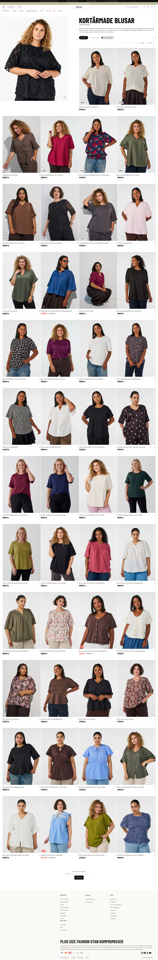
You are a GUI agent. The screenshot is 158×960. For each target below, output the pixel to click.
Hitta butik (113, 910)
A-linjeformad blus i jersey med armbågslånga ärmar (94, 243)
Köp (3, 7)
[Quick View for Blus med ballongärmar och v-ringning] (78, 175)
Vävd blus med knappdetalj (10, 447)
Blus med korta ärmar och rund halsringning (91, 855)
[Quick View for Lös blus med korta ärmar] (154, 243)
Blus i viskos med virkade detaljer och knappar (130, 787)
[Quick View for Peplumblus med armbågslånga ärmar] (78, 719)
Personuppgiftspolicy (64, 957)
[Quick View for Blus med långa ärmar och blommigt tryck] (40, 379)
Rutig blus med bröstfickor (10, 175)
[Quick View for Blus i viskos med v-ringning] (40, 719)
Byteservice (113, 902)
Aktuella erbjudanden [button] (31, 10)
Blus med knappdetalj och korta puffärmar (129, 311)
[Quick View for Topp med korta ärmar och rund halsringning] (116, 447)
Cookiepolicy (80, 957)
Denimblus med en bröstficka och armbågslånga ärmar (56, 311)
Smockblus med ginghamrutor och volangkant (130, 855)
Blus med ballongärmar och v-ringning (52, 175)
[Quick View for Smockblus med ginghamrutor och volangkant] (154, 855)
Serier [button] (41, 10)
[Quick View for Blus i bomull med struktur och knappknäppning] (116, 651)
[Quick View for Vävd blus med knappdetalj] (40, 447)
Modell (142, 42)
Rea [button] (54, 10)
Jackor (62, 904)
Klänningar (63, 913)
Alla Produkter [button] (5, 10)
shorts (134, 30)
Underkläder (63, 916)
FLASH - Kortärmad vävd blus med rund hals (15, 515)
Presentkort (113, 913)
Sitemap (87, 957)
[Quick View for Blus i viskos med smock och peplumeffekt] (78, 651)
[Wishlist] (115, 50)
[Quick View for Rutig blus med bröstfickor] (40, 175)
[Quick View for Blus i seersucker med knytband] (116, 107)
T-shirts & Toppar (64, 899)
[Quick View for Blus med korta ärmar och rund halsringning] (116, 855)
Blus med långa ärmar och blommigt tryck (14, 379)
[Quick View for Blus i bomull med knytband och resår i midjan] (78, 787)
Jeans (61, 918)
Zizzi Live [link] (60, 10)
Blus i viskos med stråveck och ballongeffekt (92, 583)
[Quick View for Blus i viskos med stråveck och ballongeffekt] (116, 583)
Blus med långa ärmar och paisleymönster (129, 379)
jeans (125, 30)
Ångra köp (112, 918)
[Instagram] (142, 953)
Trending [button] (21, 10)
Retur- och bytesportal (115, 904)
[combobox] (133, 7)
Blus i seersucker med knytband (88, 107)
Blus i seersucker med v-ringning (126, 107)
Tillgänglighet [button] (113, 916)
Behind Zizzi (63, 924)
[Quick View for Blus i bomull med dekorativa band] (78, 447)
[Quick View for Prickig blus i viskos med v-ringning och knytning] (154, 447)
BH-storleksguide (114, 907)
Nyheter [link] (15, 10)
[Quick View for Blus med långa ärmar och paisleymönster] (154, 379)
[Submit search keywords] (127, 7)
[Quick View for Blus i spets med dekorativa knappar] (78, 243)
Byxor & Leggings (64, 907)
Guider (19, 7)
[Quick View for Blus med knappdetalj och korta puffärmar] (154, 311)
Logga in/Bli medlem (90, 899)
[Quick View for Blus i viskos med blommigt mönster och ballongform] (116, 175)
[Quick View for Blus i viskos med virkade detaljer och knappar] (154, 787)
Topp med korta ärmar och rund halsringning (92, 447)
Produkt (137, 42)
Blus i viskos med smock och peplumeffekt (53, 651)
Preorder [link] (49, 10)
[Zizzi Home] (79, 7)
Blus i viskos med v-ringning (11, 719)
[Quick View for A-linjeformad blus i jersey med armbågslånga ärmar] (116, 243)
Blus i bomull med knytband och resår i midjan (54, 787)
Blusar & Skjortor (64, 902)
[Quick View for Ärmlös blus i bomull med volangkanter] (78, 855)
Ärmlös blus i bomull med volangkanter (52, 855)
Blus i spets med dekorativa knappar (51, 243)
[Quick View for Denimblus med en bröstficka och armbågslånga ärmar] (78, 311)
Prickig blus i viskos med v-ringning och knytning (131, 447)
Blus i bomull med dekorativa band (50, 447)
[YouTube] (150, 953)
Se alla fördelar (89, 902)
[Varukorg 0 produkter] (154, 7)
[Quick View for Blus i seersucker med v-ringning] (154, 107)
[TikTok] (147, 953)
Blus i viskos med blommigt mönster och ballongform (94, 175)
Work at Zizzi (63, 930)
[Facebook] (145, 953)
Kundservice (113, 899)
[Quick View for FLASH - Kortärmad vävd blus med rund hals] (40, 515)
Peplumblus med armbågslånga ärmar (51, 719)
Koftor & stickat (64, 910)
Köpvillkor (73, 957)
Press (61, 927)
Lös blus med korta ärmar (124, 243)
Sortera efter (149, 43)
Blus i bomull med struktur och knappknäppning (92, 651)
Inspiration (11, 7)
